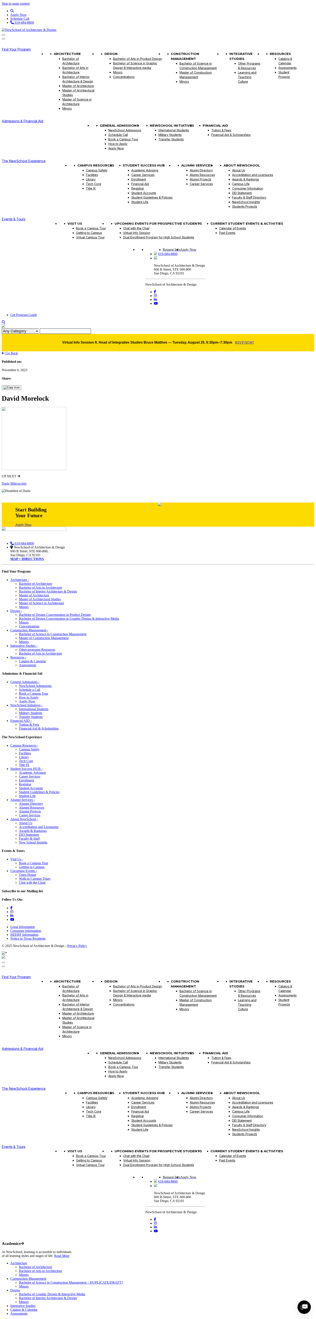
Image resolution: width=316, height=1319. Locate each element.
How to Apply (117, 144)
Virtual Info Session (136, 233)
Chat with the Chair (136, 228)
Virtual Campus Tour (90, 237)
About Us (238, 170)
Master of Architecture (78, 86)
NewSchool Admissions (124, 130)
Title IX (91, 188)
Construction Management (185, 56)
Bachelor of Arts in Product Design (137, 59)
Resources (280, 54)
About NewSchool (242, 165)
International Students (173, 130)
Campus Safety (96, 170)
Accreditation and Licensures (252, 175)
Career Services (143, 175)
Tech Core (93, 184)
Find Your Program (16, 49)
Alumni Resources (202, 175)
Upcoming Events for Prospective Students (158, 223)
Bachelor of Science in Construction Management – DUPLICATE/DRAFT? (71, 1282)
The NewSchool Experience (24, 161)
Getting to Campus (89, 233)
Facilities (92, 175)
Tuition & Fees (221, 130)
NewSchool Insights (246, 202)
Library (91, 179)
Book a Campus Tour (123, 139)
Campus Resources (95, 165)
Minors (67, 108)
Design (111, 54)
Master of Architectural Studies (78, 93)
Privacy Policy (77, 946)
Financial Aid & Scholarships (231, 135)
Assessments (287, 68)
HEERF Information (24, 934)
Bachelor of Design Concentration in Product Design (55, 615)
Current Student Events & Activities (246, 223)
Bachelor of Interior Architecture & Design (77, 79)
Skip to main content (16, 3)
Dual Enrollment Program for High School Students (158, 237)
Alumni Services (196, 165)
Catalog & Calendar (285, 61)
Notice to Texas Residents (28, 938)
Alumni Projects (200, 179)
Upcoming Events (23, 871)
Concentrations (124, 77)
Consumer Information (247, 188)
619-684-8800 (24, 22)
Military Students (170, 135)
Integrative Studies (241, 56)
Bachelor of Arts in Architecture (75, 70)
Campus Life (241, 184)
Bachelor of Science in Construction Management (198, 66)
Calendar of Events (232, 228)
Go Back (11, 353)
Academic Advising (144, 170)
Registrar (137, 188)
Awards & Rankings (245, 179)
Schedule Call (19, 18)
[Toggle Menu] (3, 35)
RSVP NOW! (244, 342)
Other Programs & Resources (249, 66)
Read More (61, 1256)
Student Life (139, 202)
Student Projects (284, 74)
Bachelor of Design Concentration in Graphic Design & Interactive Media (69, 618)
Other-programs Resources (37, 649)
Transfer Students (171, 139)
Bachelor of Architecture (71, 61)
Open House (27, 875)
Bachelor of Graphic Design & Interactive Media (52, 1294)
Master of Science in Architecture (77, 102)
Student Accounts (143, 193)
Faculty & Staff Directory (249, 197)
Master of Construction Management (195, 75)
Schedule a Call (29, 689)
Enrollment (138, 179)
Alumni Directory (201, 170)
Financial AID (21, 721)
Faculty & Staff (29, 838)
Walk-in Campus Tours (34, 878)
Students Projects (244, 206)
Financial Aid (215, 125)
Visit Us (74, 223)
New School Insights (33, 842)
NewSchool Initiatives (172, 125)
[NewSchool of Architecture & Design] (29, 30)
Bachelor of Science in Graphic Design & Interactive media (135, 65)
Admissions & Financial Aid (22, 121)
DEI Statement (242, 193)
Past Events (227, 233)
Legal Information (22, 927)
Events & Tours (13, 219)
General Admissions (119, 125)
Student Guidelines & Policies (152, 197)
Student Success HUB (144, 165)
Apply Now (18, 15)
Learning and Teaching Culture (247, 77)
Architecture (67, 54)
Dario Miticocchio (14, 483)
